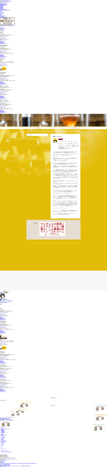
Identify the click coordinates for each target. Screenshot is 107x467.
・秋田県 (97, 408)
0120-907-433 (2, 37)
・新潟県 (95, 427)
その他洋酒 (2, 16)
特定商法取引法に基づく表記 (6, 451)
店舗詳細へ (2, 42)
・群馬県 (97, 418)
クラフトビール (3, 15)
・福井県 (100, 427)
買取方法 (2, 429)
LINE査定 (2, 8)
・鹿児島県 (3, 425)
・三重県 (21, 404)
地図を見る (2, 41)
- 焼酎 (2, 439)
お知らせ (2, 445)
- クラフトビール (4, 440)
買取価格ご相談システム (5, 428)
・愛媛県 (17, 412)
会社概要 (2, 443)
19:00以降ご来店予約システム (3, 43)
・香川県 (17, 411)
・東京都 (102, 419)
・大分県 (8, 424)
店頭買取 (1, 7)
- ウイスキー (3, 437)
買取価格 (2, 427)
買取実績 (39, 127)
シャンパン (2, 13)
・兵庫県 (21, 406)
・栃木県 (102, 417)
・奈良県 (26, 406)
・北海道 (97, 407)
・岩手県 (102, 408)
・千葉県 (97, 419)
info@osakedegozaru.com (5, 418)
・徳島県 (22, 411)
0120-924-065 (2, 51)
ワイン (1, 10)
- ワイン (2, 435)
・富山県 (100, 427)
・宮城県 (102, 409)
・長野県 (100, 428)
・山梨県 (95, 428)
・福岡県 (3, 423)
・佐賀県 (8, 423)
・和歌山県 (22, 406)
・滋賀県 (26, 404)
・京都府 (21, 405)
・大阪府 (26, 405)
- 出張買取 (2, 431)
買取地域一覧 (3, 442)
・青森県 (102, 407)
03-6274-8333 (2, 106)
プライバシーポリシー (5, 450)
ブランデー (2, 11)
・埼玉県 (102, 418)
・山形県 (97, 409)
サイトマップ (3, 448)
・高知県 (22, 412)
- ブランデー (3, 436)
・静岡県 (100, 429)
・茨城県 (97, 417)
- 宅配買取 (2, 430)
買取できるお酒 (3, 435)
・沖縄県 (8, 425)
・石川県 (95, 427)
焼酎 (1, 14)
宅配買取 (1, 6)
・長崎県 (3, 424)
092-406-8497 (2, 92)
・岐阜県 (95, 429)
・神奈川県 (97, 419)
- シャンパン (3, 438)
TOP (34, 127)
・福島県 (97, 410)
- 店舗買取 (2, 431)
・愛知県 (95, 430)
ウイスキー (2, 12)
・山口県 (12, 415)
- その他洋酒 (3, 441)
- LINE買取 (3, 432)
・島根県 (17, 414)
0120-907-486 (2, 78)
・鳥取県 (12, 414)
